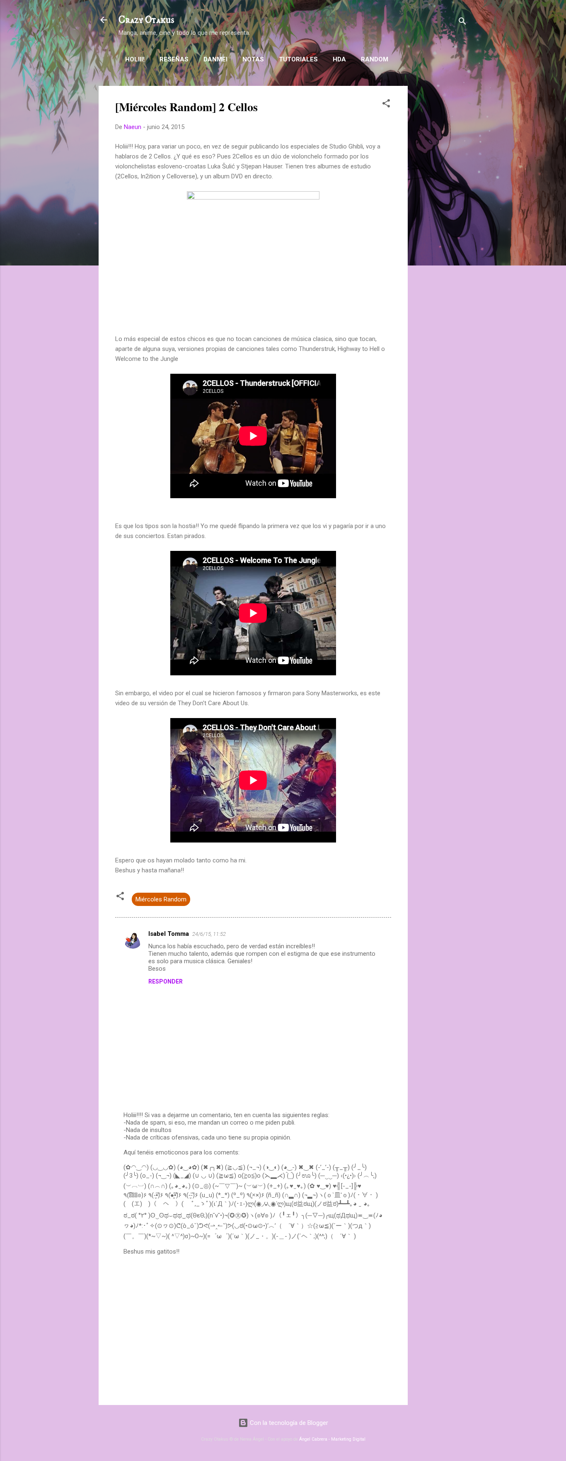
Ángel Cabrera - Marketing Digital (332, 1439)
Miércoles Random (160, 899)
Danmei (215, 59)
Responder (165, 981)
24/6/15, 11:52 (209, 934)
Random (374, 59)
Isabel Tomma (168, 933)
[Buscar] (462, 22)
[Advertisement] (440, 210)
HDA (339, 59)
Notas (253, 59)
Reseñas (174, 59)
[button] (386, 104)
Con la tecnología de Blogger (288, 1423)
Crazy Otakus (146, 20)
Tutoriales (298, 59)
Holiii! (135, 59)
